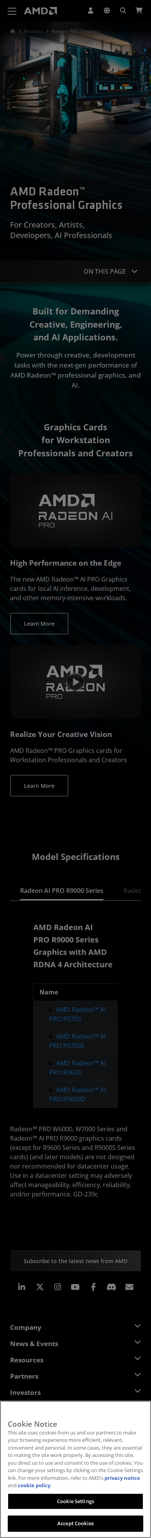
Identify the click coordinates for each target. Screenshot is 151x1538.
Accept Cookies (75, 1523)
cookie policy (34, 1485)
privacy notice (122, 1477)
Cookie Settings (75, 1501)
